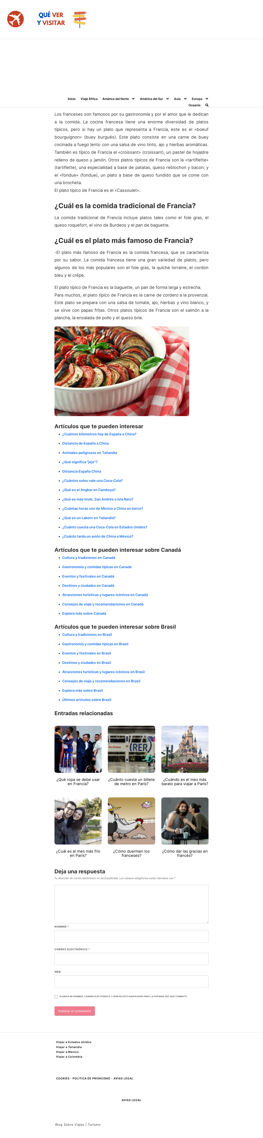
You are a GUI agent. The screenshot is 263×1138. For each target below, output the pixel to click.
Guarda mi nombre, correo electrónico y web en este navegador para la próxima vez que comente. (123, 996)
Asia (177, 99)
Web (57, 971)
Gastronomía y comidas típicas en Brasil (95, 644)
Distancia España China (81, 471)
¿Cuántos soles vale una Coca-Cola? (92, 481)
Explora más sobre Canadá (84, 613)
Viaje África (89, 99)
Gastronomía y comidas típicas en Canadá (97, 567)
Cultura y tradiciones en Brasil (87, 635)
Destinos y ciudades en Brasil (86, 663)
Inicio (72, 99)
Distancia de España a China (85, 443)
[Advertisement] (131, 68)
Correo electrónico (72, 949)
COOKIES (63, 1078)
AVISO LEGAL (123, 1078)
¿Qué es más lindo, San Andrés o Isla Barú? (97, 499)
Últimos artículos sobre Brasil (86, 700)
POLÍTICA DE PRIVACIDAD (91, 1078)
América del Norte (115, 99)
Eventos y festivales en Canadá (88, 576)
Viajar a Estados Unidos (74, 1042)
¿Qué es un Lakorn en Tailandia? (89, 518)
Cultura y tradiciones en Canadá (88, 558)
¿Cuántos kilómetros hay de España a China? (99, 434)
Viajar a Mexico (67, 1051)
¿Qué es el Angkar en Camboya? (89, 490)
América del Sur (151, 99)
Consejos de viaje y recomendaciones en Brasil (101, 681)
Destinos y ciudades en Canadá (88, 586)
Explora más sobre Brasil (82, 690)
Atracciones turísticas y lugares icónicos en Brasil (103, 672)
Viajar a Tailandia (69, 1047)
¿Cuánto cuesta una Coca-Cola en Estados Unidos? (104, 527)
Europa (197, 99)
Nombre (61, 926)
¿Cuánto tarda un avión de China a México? (97, 536)
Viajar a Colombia (69, 1056)
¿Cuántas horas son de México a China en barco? (102, 508)
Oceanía (194, 105)
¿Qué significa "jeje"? (80, 462)
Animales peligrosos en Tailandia (89, 453)
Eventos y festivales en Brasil (86, 653)
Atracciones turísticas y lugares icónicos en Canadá (105, 595)
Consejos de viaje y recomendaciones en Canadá (102, 604)
